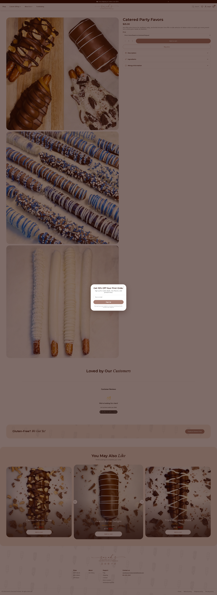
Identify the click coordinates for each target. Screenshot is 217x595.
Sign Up (108, 302)
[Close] (123, 287)
